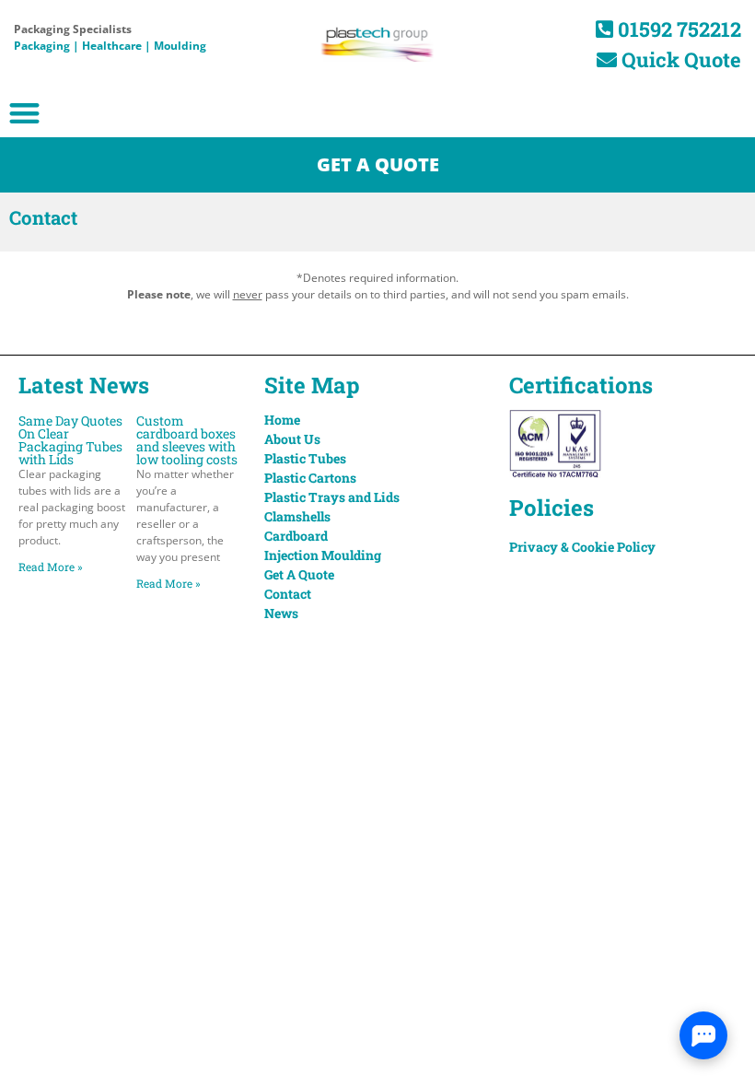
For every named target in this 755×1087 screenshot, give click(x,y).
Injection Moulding (322, 555)
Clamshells (297, 516)
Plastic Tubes (305, 458)
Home (282, 419)
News (281, 613)
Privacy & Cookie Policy (582, 546)
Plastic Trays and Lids (332, 497)
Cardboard (296, 535)
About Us (292, 439)
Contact (287, 593)
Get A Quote (299, 574)
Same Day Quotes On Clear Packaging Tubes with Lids (70, 440)
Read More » (50, 566)
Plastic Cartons (310, 477)
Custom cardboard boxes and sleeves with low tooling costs (187, 440)
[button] (24, 112)
